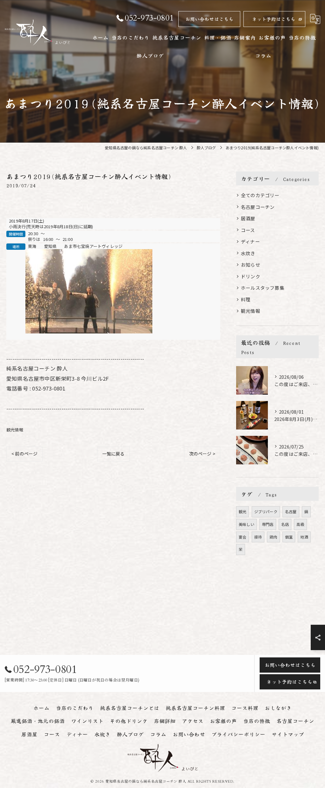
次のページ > (202, 453)
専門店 (268, 524)
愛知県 (50, 246)
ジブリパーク (265, 511)
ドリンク (250, 276)
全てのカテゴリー (260, 195)
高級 (300, 524)
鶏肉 (273, 536)
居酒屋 (248, 218)
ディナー (250, 241)
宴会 (242, 536)
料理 (245, 299)
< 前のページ (24, 453)
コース (248, 230)
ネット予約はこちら (273, 19)
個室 (289, 536)
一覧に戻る (113, 453)
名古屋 (291, 511)
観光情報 (14, 430)
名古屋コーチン (258, 206)
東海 (32, 246)
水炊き (248, 253)
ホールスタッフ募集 (262, 287)
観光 (242, 511)
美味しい (246, 524)
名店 (285, 524)
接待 (258, 536)
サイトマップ (288, 734)
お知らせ (250, 264)
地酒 (304, 536)
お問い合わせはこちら (209, 19)
